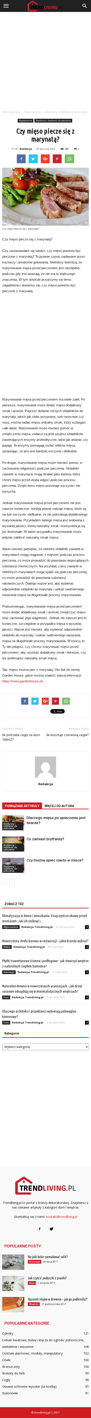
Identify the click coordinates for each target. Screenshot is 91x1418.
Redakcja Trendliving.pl (37, 927)
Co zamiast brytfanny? (45, 839)
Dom (6, 997)
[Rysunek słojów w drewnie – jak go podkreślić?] (13, 1304)
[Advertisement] (45, 59)
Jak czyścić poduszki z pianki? (47, 1278)
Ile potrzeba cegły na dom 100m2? (21, 737)
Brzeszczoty (11, 1366)
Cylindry (7, 1333)
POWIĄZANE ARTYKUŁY (22, 806)
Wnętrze (33, 1304)
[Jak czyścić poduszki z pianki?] (13, 1283)
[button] (85, 6)
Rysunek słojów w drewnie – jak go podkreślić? (57, 1299)
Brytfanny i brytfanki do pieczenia (53, 120)
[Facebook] (39, 1229)
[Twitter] (51, 1229)
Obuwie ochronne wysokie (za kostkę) (29, 1386)
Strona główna (11, 112)
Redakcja (26, 148)
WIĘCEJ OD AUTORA (59, 806)
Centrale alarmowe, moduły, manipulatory (32, 1353)
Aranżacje (9, 972)
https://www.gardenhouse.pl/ (22, 681)
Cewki (6, 1360)
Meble (7, 946)
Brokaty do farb (13, 1373)
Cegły (6, 1380)
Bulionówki (10, 1393)
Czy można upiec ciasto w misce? (55, 860)
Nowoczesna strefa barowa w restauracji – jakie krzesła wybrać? (45, 941)
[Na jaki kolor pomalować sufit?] (13, 1262)
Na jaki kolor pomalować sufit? (48, 1257)
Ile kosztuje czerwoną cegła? (67, 735)
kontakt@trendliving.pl (61, 1217)
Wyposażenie (25, 120)
